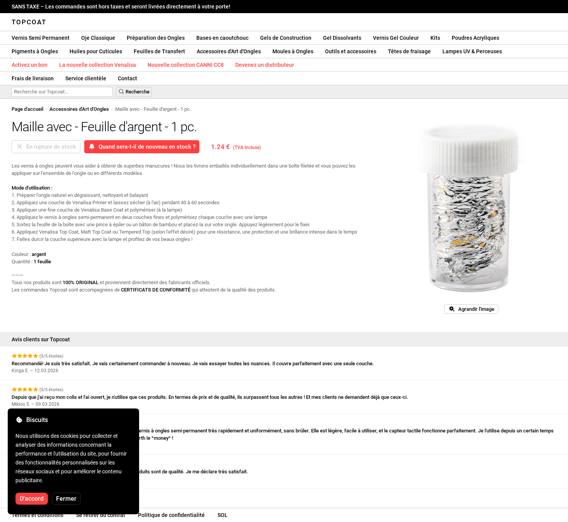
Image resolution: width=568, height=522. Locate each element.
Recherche (137, 92)
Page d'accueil (27, 109)
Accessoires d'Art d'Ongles (229, 51)
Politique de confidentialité (171, 515)
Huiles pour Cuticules (96, 51)
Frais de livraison (33, 78)
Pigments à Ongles (35, 51)
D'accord (32, 498)
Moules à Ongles (292, 51)
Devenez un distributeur (264, 65)
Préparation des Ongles (156, 38)
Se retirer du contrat (100, 515)
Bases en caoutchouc (222, 38)
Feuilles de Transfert (159, 51)
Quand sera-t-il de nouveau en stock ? (145, 146)
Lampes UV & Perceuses (472, 51)
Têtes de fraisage (409, 51)
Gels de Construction (285, 38)
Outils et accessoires (350, 51)
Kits (435, 38)
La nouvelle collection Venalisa (97, 65)
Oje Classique (98, 38)
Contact (127, 78)
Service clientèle (85, 78)
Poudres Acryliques (475, 38)
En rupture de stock (49, 146)
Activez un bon (30, 65)
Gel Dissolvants (342, 38)
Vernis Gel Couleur (396, 38)
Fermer (66, 498)
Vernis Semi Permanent (41, 38)
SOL (223, 515)
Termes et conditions (37, 515)
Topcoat (29, 22)
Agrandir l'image (474, 309)
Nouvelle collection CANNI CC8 (186, 65)
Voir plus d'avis (29, 495)
